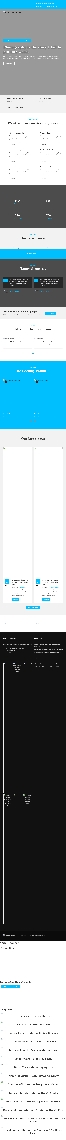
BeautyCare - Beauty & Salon (33, 1058)
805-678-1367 (39, 6)
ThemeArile (33, 937)
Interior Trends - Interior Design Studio (33, 1092)
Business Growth (55, 663)
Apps (36, 663)
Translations (45, 133)
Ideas (26, 587)
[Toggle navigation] (61, 11)
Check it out (33, 63)
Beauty (41, 663)
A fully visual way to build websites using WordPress (48, 649)
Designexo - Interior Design (34, 1016)
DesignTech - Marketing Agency (33, 1067)
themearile (15, 587)
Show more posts (33, 607)
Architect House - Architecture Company (34, 1075)
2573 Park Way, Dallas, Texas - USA (45, 3)
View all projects (31, 253)
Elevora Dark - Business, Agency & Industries (34, 1101)
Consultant (37, 666)
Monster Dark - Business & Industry (33, 1041)
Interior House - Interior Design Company (34, 1033)
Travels (36, 669)
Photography (57, 666)
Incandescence (8, 414)
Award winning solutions (15, 98)
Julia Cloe (44, 291)
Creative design (15, 150)
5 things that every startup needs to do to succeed (47, 652)
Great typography (16, 133)
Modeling (50, 666)
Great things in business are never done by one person (21, 582)
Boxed (15, 987)
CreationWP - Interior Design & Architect (33, 1084)
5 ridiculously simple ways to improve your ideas (50, 582)
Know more (9, 101)
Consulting (53, 587)
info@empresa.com (52, 6)
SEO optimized (46, 150)
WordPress (43, 669)
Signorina (37, 414)
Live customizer (46, 167)
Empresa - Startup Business (34, 1024)
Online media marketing (15, 107)
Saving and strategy (44, 98)
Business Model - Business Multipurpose (33, 1050)
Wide (5, 987)
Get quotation (50, 313)
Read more (13, 144)
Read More (15, 599)
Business (22, 587)
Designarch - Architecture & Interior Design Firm (33, 1109)
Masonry (44, 666)
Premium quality (16, 167)
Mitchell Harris (14, 291)
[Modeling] (31, 248)
